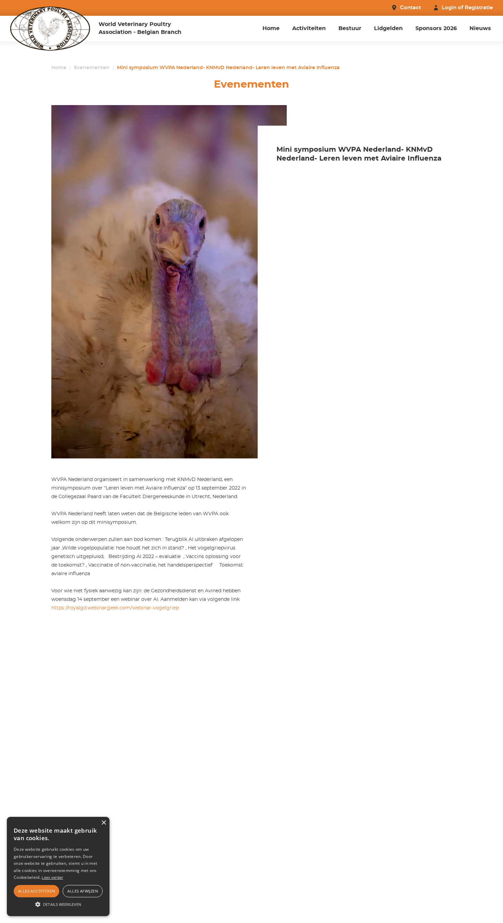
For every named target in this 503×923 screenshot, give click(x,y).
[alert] (58, 866)
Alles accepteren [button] (36, 891)
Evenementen (91, 67)
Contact (410, 7)
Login (449, 7)
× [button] (103, 822)
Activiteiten (309, 28)
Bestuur (349, 28)
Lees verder (52, 877)
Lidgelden (388, 28)
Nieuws (480, 28)
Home (271, 28)
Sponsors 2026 (436, 28)
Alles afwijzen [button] (82, 891)
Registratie (479, 7)
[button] (58, 904)
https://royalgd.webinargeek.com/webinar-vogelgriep (115, 608)
